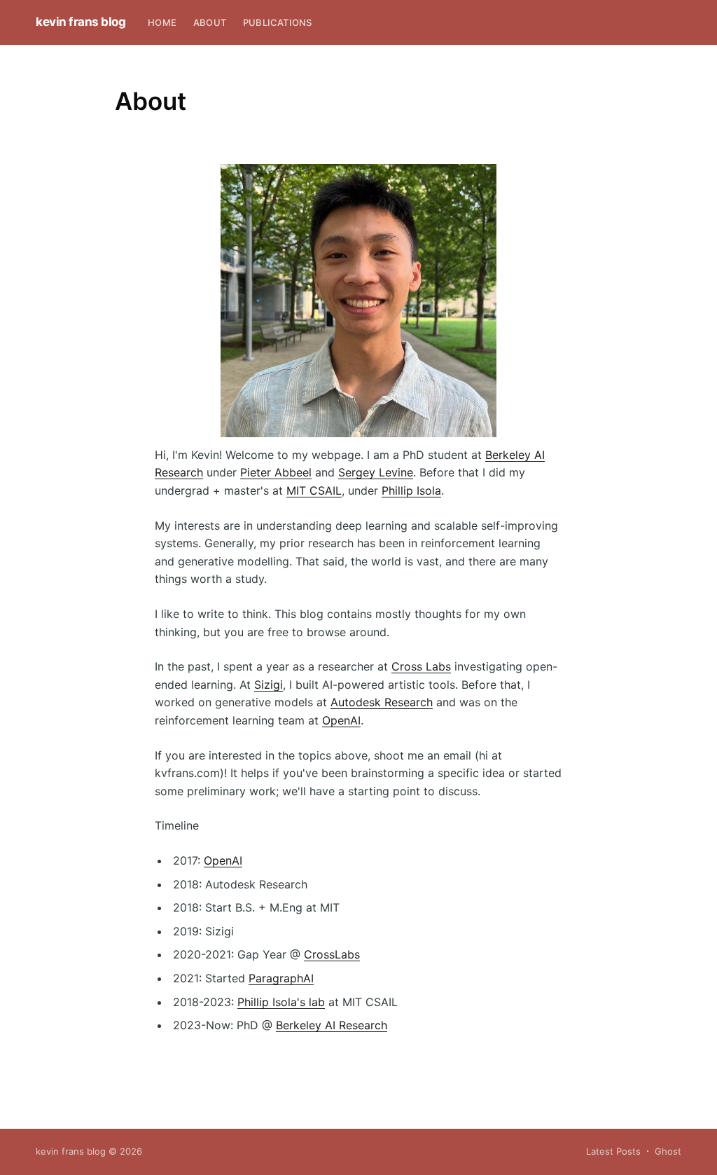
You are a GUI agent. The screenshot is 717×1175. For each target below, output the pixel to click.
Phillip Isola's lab (281, 1002)
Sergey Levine (375, 472)
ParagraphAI (281, 978)
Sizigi (268, 685)
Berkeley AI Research (331, 1025)
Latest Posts (613, 1151)
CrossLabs (332, 954)
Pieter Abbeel (276, 472)
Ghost (668, 1151)
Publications (277, 22)
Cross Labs (421, 666)
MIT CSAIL (314, 490)
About (209, 22)
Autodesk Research (381, 702)
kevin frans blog (80, 22)
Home (162, 22)
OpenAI (341, 720)
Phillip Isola (411, 490)
